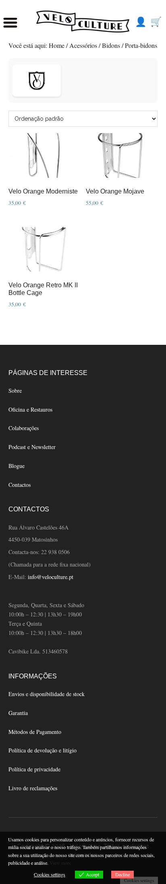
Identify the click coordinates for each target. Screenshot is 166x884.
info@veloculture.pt (50, 577)
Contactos (19, 484)
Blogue (16, 466)
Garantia (18, 713)
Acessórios (83, 45)
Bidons (111, 45)
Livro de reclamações (32, 788)
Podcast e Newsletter (32, 447)
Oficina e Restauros (30, 409)
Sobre (15, 390)
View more (60, 862)
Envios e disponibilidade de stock (46, 694)
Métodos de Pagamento (34, 732)
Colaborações (23, 428)
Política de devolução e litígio (42, 750)
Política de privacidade (34, 769)
